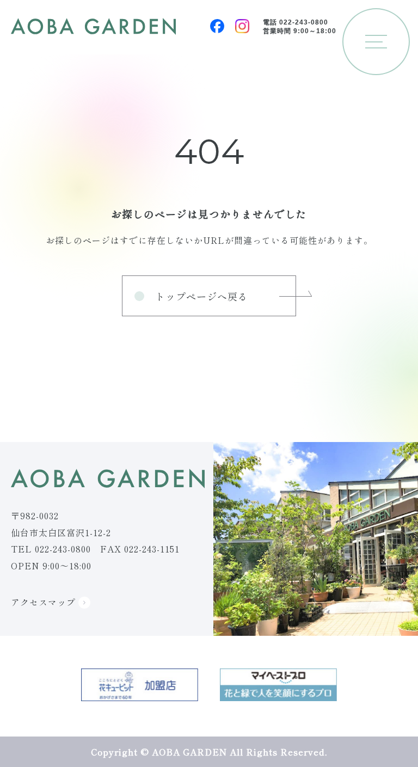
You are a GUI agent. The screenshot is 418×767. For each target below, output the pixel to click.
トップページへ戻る (201, 296)
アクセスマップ (44, 602)
